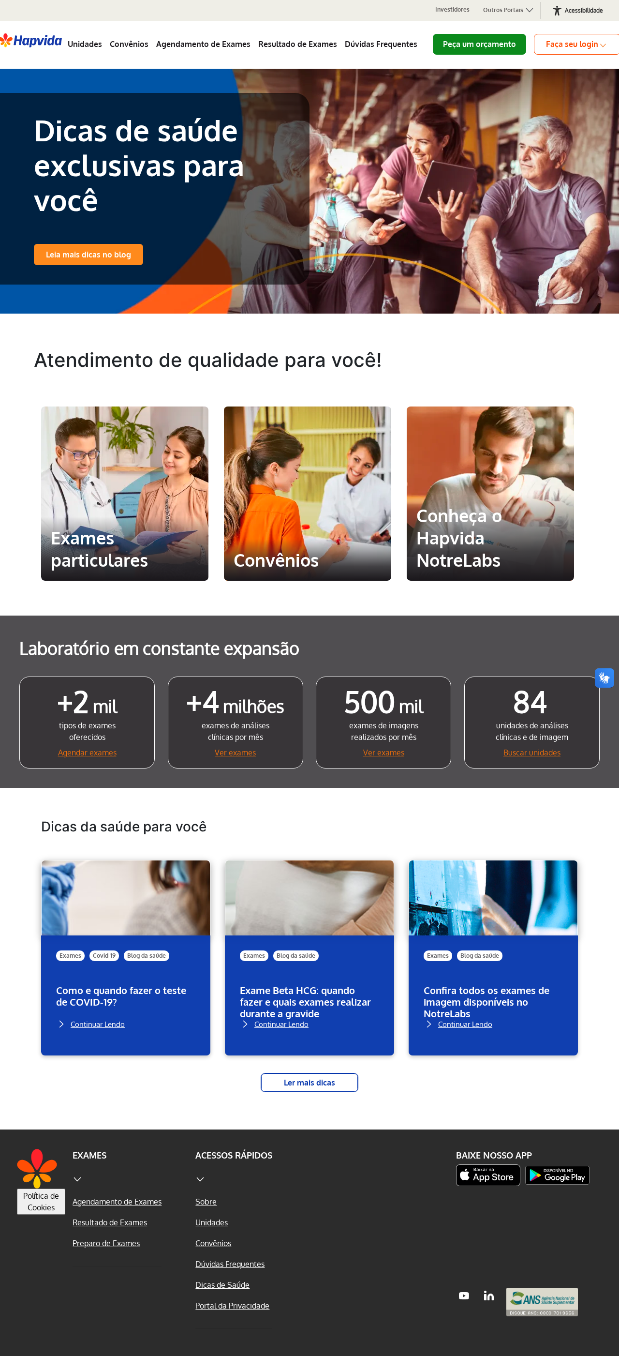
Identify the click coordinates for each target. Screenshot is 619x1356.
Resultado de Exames (297, 44)
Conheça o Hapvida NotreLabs (487, 431)
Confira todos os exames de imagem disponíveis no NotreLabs (486, 1001)
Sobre (206, 1201)
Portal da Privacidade (232, 1306)
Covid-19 (104, 955)
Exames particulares (124, 424)
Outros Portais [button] (504, 10)
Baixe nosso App (494, 1155)
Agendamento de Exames (203, 44)
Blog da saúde (146, 955)
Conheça (125, 560)
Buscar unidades (531, 752)
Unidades (85, 44)
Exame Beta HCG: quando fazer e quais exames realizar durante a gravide (305, 1001)
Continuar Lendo (98, 1023)
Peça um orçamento (479, 44)
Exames (70, 955)
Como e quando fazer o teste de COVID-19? (121, 996)
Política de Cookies (41, 1201)
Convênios (129, 44)
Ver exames (235, 752)
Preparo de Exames (106, 1243)
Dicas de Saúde (222, 1285)
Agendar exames (87, 752)
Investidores (452, 9)
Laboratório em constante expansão (159, 648)
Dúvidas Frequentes (381, 44)
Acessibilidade (584, 10)
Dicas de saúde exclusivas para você (139, 164)
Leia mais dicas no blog (88, 254)
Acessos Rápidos (233, 1155)
